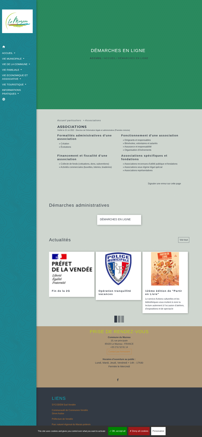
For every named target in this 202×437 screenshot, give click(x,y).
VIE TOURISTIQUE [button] (13, 84)
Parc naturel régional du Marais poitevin (71, 424)
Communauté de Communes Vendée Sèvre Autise (70, 412)
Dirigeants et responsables (138, 140)
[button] (18, 47)
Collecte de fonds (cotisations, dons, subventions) (85, 164)
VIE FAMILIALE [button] (11, 69)
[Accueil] (18, 22)
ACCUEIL (110, 58)
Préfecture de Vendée (62, 419)
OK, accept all (118, 431)
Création (65, 143)
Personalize (158, 431)
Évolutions (66, 147)
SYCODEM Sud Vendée (64, 405)
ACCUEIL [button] (7, 53)
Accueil (96, 58)
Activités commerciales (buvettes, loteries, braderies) (86, 167)
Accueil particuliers (69, 120)
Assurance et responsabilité (138, 146)
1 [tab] (115, 319)
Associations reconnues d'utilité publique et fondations (150, 164)
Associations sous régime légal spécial (143, 167)
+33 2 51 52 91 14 (119, 347)
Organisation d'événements (138, 150)
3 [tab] (122, 319)
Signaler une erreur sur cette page (164, 183)
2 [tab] (119, 319)
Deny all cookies (140, 431)
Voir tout (184, 240)
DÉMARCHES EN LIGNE (133, 58)
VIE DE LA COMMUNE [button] (15, 64)
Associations (93, 120)
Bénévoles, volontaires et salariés (141, 143)
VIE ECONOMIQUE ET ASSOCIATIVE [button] (15, 77)
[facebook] (119, 380)
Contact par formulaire (119, 351)
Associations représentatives (138, 170)
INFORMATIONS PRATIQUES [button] (11, 92)
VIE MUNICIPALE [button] (12, 58)
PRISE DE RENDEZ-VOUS (119, 331)
